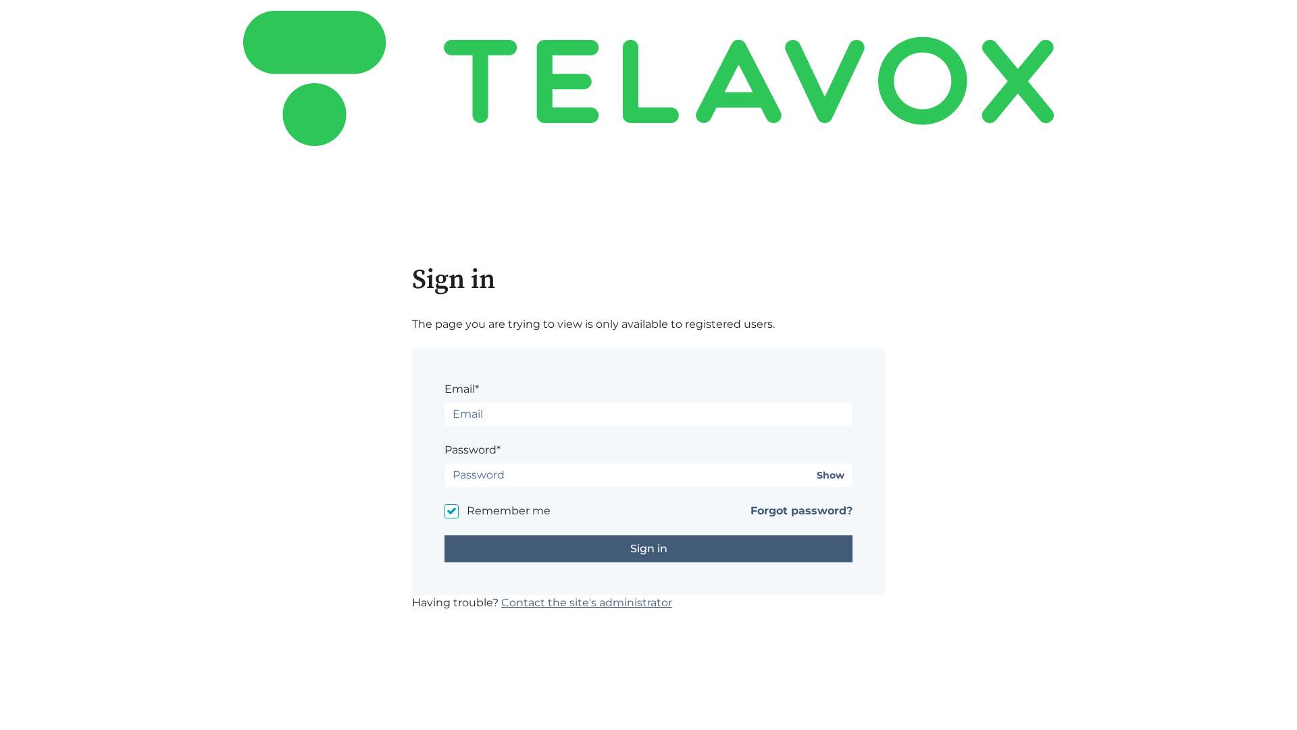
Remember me (509, 510)
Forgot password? (802, 510)
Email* (461, 389)
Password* (472, 449)
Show (830, 475)
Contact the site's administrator (586, 602)
